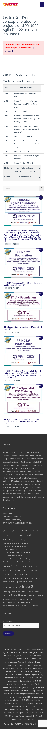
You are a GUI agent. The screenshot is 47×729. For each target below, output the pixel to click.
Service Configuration (25, 599)
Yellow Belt (34, 606)
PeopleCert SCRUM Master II (24, 582)
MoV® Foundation (21, 571)
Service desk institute (24, 602)
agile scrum (6, 531)
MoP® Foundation (32, 567)
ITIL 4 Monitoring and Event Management (16, 540)
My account (7, 513)
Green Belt (6, 536)
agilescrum (15, 531)
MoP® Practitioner (8, 571)
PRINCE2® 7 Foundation (35, 596)
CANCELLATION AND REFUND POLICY (17, 523)
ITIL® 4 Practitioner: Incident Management (16, 552)
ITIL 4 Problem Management (12, 546)
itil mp (29, 546)
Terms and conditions (12, 516)
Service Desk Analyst (9, 602)
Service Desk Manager (10, 606)
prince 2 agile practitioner (11, 592)
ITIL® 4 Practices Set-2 (10, 549)
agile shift (23, 531)
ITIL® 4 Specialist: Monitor (11, 562)
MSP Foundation (13, 575)
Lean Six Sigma (14, 566)
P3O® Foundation (35, 578)
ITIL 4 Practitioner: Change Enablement (15, 543)
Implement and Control (18, 536)
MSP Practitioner (25, 575)
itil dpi (24, 546)
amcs (30, 531)
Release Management (10, 599)
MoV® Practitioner (34, 571)
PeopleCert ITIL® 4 (8, 582)
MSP (5, 574)
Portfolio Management (10, 587)
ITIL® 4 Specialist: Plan (27, 562)
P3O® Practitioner (23, 578)
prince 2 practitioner (15, 595)
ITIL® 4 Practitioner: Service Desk (13, 556)
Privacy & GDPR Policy (12, 520)
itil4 (30, 535)
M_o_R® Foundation (9, 578)
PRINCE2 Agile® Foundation (30, 592)
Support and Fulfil (24, 606)
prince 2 (25, 586)
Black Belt (36, 531)
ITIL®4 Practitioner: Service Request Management (19, 559)
